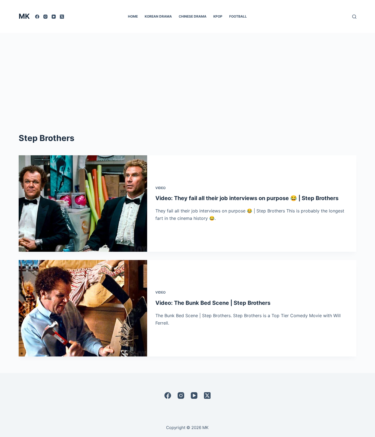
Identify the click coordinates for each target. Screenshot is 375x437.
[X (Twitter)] (62, 17)
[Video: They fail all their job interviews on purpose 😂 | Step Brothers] (83, 203)
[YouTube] (54, 17)
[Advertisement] (187, 74)
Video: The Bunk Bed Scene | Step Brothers (212, 303)
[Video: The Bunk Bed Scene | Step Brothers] (83, 308)
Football (238, 16)
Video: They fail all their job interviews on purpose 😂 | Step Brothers (246, 198)
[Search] (354, 17)
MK (24, 16)
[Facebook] (37, 17)
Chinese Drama (192, 16)
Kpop (217, 16)
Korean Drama (158, 16)
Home (133, 16)
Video (160, 188)
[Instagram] (45, 17)
